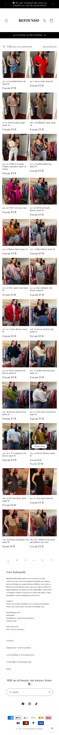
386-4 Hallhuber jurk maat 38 (43, 123)
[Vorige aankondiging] (5, 4)
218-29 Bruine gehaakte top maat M (15, 540)
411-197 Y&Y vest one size (14, 208)
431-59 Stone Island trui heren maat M (13, 371)
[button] (6, 20)
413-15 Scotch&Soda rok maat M (14, 82)
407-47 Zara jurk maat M (41, 498)
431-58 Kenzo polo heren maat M (14, 413)
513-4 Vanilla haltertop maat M (41, 165)
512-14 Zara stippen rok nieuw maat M (41, 289)
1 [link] (8, 559)
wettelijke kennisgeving (18, 661)
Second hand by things (33, 728)
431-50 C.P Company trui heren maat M (14, 454)
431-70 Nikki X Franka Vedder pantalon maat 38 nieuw (14, 166)
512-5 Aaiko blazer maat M (42, 249)
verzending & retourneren (20, 654)
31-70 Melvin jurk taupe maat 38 (13, 123)
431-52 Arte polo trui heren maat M (43, 413)
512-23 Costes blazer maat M (14, 330)
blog (8, 668)
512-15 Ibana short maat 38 (15, 249)
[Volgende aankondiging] (53, 4)
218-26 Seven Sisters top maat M (42, 330)
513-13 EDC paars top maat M (15, 289)
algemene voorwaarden (18, 647)
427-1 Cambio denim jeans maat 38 (42, 371)
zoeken (10, 640)
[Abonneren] (49, 692)
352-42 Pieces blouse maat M (42, 454)
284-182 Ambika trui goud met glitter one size (42, 540)
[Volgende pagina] (50, 559)
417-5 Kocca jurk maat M (41, 81)
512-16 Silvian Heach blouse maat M (40, 209)
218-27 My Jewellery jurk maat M (14, 499)
